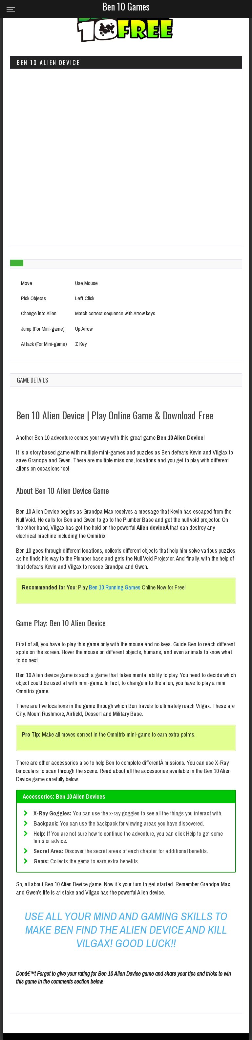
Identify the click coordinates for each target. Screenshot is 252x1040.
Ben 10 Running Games (114, 587)
